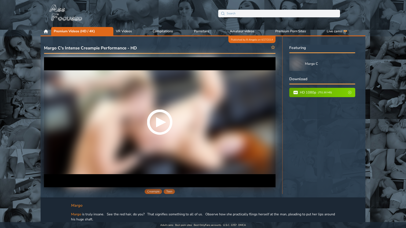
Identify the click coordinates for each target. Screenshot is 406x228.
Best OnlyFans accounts (207, 225)
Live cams (334, 31)
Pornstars (201, 31)
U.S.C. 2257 (230, 225)
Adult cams (166, 225)
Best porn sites (183, 225)
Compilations (163, 31)
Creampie (153, 191)
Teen (169, 191)
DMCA (242, 225)
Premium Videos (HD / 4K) (74, 31)
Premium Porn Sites (290, 31)
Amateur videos (242, 31)
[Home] (66, 13)
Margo (76, 214)
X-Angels (251, 39)
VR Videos (124, 31)
